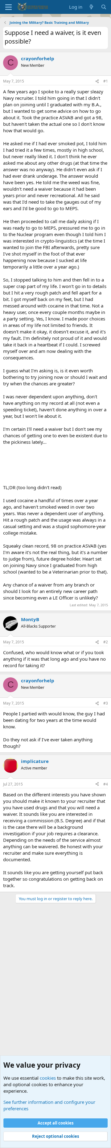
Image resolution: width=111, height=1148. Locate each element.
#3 (105, 703)
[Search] (104, 7)
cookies (48, 1078)
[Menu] (8, 7)
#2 (105, 642)
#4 (105, 784)
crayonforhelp (37, 58)
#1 (105, 81)
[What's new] (91, 7)
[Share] (97, 81)
